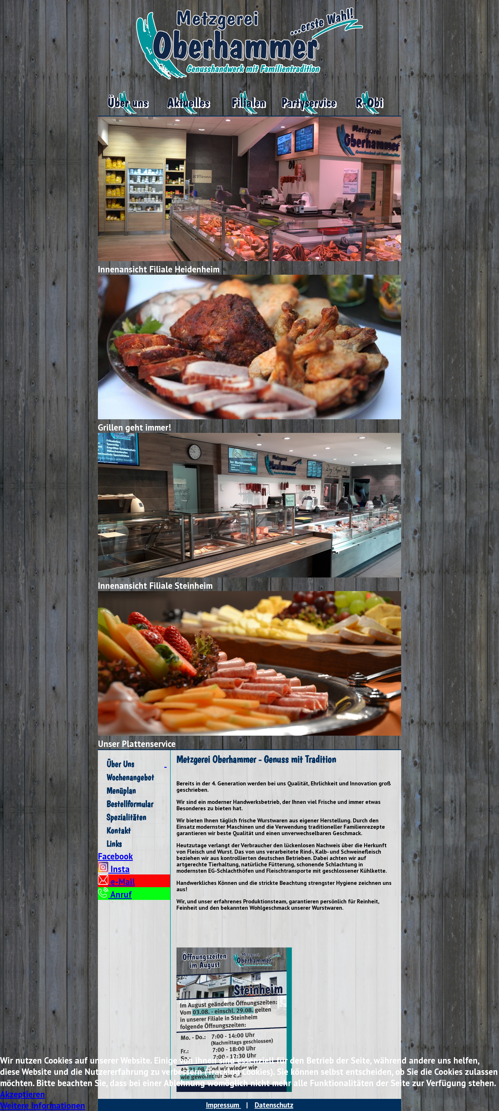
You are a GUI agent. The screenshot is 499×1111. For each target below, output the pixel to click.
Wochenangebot (130, 777)
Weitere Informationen (42, 1105)
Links (114, 844)
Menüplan (121, 790)
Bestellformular (130, 804)
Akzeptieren (22, 1094)
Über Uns (120, 764)
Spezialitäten (126, 817)
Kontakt (119, 830)
